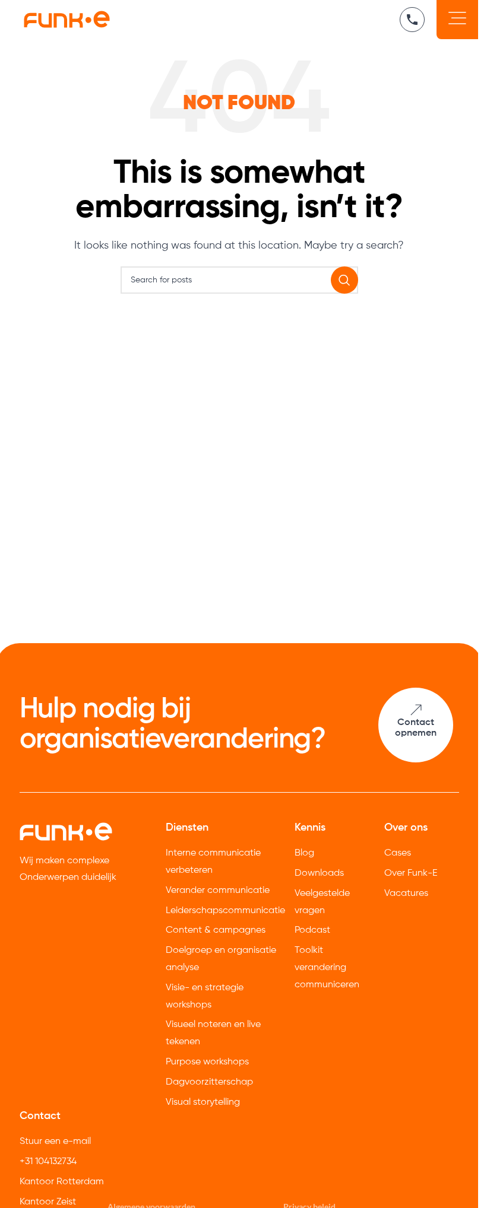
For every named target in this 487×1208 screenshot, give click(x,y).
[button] (457, 19)
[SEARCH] (344, 280)
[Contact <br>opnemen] (415, 709)
